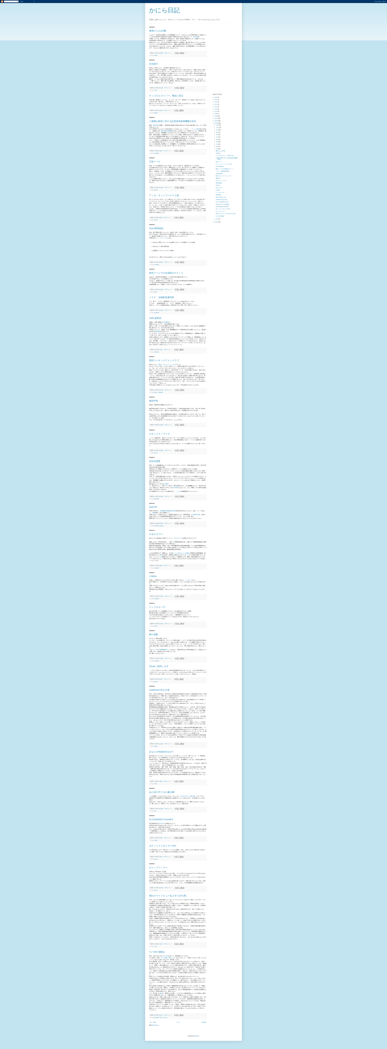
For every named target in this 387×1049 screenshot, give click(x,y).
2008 (216, 116)
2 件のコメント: (168, 262)
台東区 (160, 555)
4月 (217, 144)
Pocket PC (162, 823)
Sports (155, 291)
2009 (216, 113)
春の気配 (153, 634)
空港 (153, 512)
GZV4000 (175, 487)
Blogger (197, 1036)
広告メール (154, 161)
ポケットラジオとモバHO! (162, 846)
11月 (217, 127)
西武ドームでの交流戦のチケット (166, 273)
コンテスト (188, 580)
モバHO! (166, 956)
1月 (217, 219)
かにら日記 (164, 10)
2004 (216, 222)
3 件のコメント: (168, 390)
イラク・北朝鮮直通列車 (161, 297)
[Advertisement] (221, 60)
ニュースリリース (161, 238)
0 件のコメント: (168, 53)
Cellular (156, 55)
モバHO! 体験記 (157, 952)
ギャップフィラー (158, 867)
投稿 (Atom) (155, 1025)
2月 (217, 149)
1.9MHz (153, 576)
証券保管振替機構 (166, 131)
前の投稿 (203, 1022)
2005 (216, 123)
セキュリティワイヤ (159, 434)
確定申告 (153, 401)
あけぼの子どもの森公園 (161, 792)
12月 (217, 125)
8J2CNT (153, 507)
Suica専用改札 (156, 228)
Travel (155, 90)
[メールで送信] (176, 53)
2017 (216, 99)
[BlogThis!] (178, 53)
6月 (217, 139)
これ (150, 796)
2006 (216, 121)
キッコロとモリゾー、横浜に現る (166, 95)
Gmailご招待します (159, 666)
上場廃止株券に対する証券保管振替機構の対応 (172, 121)
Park (155, 811)
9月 (217, 132)
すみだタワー (156, 534)
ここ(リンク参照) (195, 129)
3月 (217, 146)
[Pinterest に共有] (183, 53)
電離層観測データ (165, 649)
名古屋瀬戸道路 (195, 514)
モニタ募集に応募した (167, 958)
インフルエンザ (157, 607)
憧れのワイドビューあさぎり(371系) (167, 895)
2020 (216, 97)
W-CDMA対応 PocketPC (161, 819)
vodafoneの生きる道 (159, 690)
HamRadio (156, 352)
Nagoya (156, 112)
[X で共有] (179, 53)
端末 (161, 993)
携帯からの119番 (157, 31)
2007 (216, 118)
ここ (150, 670)
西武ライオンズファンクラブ (164, 360)
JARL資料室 (155, 318)
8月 (217, 134)
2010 (216, 111)
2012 (216, 109)
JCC (167, 339)
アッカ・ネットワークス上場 (164, 195)
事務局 (167, 322)
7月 (217, 137)
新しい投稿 (153, 1022)
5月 (217, 141)
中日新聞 (196, 37)
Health (155, 626)
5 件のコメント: (168, 679)
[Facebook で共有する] (181, 53)
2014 (216, 104)
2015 (216, 102)
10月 (217, 130)
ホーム (178, 1022)
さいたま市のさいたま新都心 (181, 553)
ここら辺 (178, 491)
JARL (163, 322)
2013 (216, 106)
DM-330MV (165, 484)
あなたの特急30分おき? (161, 751)
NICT (157, 649)
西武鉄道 (155, 125)
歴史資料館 (157, 331)
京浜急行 (153, 64)
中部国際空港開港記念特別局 (168, 511)
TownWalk (156, 153)
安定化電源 (154, 461)
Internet (156, 189)
